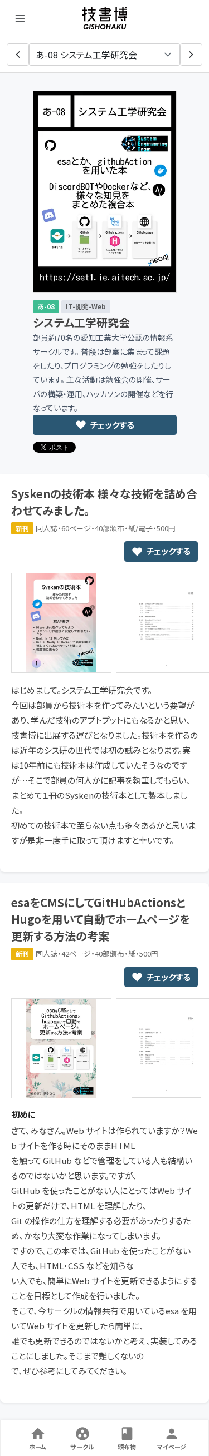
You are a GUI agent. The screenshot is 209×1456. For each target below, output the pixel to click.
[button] (18, 54)
